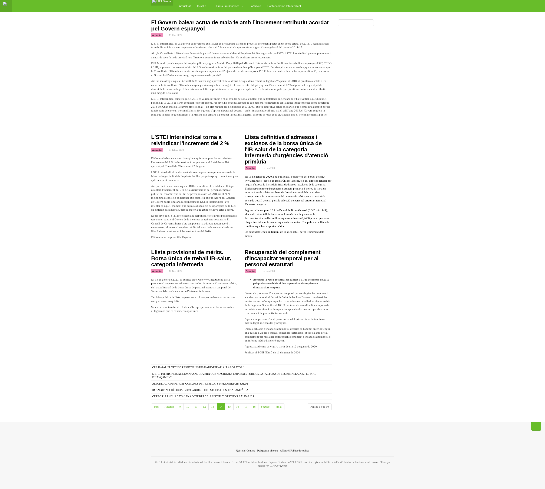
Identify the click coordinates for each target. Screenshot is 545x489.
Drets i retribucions (228, 6)
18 (254, 406)
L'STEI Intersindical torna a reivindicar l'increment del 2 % (190, 140)
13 (212, 406)
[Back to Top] (536, 426)
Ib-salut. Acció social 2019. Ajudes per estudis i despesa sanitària (200, 390)
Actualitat (185, 6)
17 (245, 406)
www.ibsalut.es (253, 180)
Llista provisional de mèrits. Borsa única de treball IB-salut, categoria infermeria (191, 258)
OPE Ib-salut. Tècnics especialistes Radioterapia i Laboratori (198, 367)
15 (229, 406)
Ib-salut (202, 6)
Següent (265, 406)
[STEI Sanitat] (162, 3)
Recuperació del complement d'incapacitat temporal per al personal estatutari (283, 258)
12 (204, 406)
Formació (255, 6)
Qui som (240, 450)
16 (237, 406)
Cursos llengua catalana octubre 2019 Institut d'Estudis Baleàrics (203, 396)
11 (196, 406)
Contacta (251, 450)
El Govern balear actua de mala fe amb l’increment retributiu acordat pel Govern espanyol (240, 25)
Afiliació (284, 450)
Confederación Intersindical (284, 6)
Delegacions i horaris (267, 450)
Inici (156, 406)
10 (187, 406)
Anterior (169, 406)
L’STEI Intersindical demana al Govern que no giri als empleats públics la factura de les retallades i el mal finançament (234, 375)
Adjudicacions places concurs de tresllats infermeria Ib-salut (200, 383)
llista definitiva (274, 184)
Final (279, 406)
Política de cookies (299, 450)
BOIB (260, 352)
